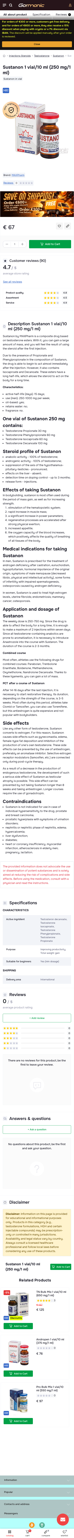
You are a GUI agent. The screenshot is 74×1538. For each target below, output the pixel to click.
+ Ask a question (37, 1129)
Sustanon (58, 55)
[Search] (10, 5)
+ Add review (37, 1018)
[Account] (70, 5)
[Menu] (4, 5)
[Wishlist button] (59, 226)
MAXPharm (18, 175)
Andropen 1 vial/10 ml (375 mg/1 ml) (50, 1341)
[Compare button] (67, 226)
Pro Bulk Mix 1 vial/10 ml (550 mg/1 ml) (50, 1388)
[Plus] (22, 244)
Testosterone (41, 55)
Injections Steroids (20, 55)
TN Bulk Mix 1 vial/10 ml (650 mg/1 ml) (51, 1293)
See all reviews (12, 282)
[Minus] (7, 244)
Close (37, 44)
